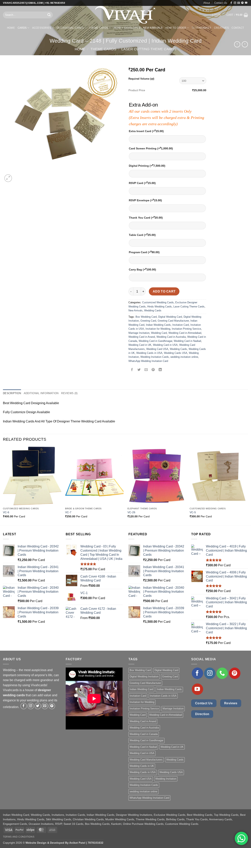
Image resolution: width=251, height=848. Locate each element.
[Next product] (237, 44)
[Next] (248, 485)
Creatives (221, 27)
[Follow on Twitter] (38, 706)
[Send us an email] (238, 3)
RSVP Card (142, 183)
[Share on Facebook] (132, 370)
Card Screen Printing (151, 148)
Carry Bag (142, 269)
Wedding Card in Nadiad (187, 340)
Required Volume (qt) (141, 78)
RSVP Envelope (145, 200)
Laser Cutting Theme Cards (148, 49)
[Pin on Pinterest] (153, 370)
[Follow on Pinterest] (242, 3)
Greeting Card (148, 320)
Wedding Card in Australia (171, 336)
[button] (216, 15)
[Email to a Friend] (146, 370)
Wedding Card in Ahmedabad (184, 332)
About (206, 2)
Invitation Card (180, 324)
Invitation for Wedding (158, 328)
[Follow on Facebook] (231, 3)
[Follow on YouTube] (246, 3)
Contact (238, 27)
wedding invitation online (184, 356)
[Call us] (222, 673)
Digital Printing (147, 165)
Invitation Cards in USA (163, 695)
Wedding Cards (152, 310)
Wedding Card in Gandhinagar (155, 340)
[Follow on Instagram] (235, 3)
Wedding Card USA (157, 349)
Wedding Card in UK (139, 344)
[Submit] (49, 15)
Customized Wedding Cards (158, 302)
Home (11, 27)
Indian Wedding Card (141, 689)
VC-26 (131, 512)
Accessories (41, 27)
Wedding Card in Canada (144, 734)
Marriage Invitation (138, 332)
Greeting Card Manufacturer (173, 320)
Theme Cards (98, 27)
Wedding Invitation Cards (154, 356)
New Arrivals (153, 27)
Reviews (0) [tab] (69, 393)
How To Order (176, 27)
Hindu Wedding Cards (159, 306)
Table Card (142, 234)
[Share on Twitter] (139, 370)
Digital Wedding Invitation (144, 676)
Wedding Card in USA (165, 344)
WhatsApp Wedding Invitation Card (148, 361)
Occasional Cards (70, 27)
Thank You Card (146, 217)
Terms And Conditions (18, 836)
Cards (22, 27)
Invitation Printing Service (186, 328)
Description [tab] (12, 393)
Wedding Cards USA (175, 352)
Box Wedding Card (146, 316)
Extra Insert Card (146, 131)
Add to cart (164, 291)
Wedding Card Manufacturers (146, 759)
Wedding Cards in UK (142, 765)
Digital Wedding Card (170, 316)
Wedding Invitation (165, 778)
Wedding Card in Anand (141, 336)
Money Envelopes (127, 27)
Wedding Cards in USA (149, 352)
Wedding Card (159, 332)
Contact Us (220, 2)
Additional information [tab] (41, 393)
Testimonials (201, 27)
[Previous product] (245, 44)
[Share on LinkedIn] (160, 370)
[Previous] (3, 485)
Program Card (144, 252)
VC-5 (193, 512)
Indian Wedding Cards (158, 324)
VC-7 (68, 512)
